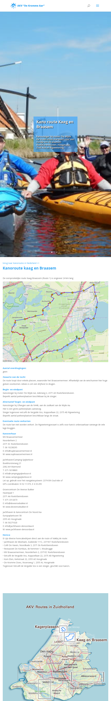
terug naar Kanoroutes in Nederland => (21, 263)
